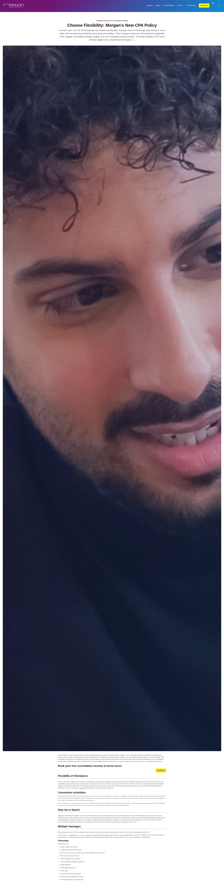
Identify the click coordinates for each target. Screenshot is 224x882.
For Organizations (168, 5)
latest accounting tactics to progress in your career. (121, 822)
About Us (180, 5)
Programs (150, 5)
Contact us (160, 770)
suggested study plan (86, 788)
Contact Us (204, 5)
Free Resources (191, 5)
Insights (158, 5)
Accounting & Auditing (120, 20)
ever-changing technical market (138, 757)
